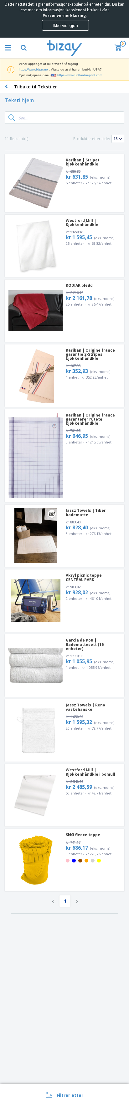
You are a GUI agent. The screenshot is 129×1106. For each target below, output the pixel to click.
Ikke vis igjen (65, 25)
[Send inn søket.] (11, 117)
